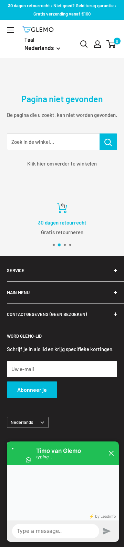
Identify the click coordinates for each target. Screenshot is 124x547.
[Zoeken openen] (84, 44)
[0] (111, 44)
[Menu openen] (10, 30)
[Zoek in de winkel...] (108, 141)
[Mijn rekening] (97, 44)
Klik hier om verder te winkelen (62, 163)
